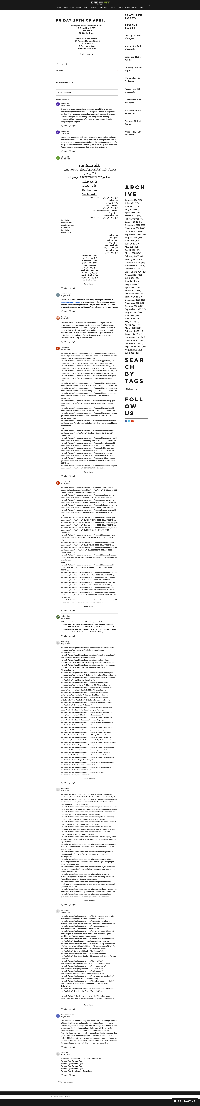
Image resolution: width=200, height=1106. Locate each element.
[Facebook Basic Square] (126, 421)
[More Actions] (116, 104)
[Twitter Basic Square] (129, 421)
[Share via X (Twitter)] (62, 64)
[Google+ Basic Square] (132, 421)
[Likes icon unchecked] (62, 126)
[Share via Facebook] (57, 64)
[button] (149, 5)
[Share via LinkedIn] (67, 64)
